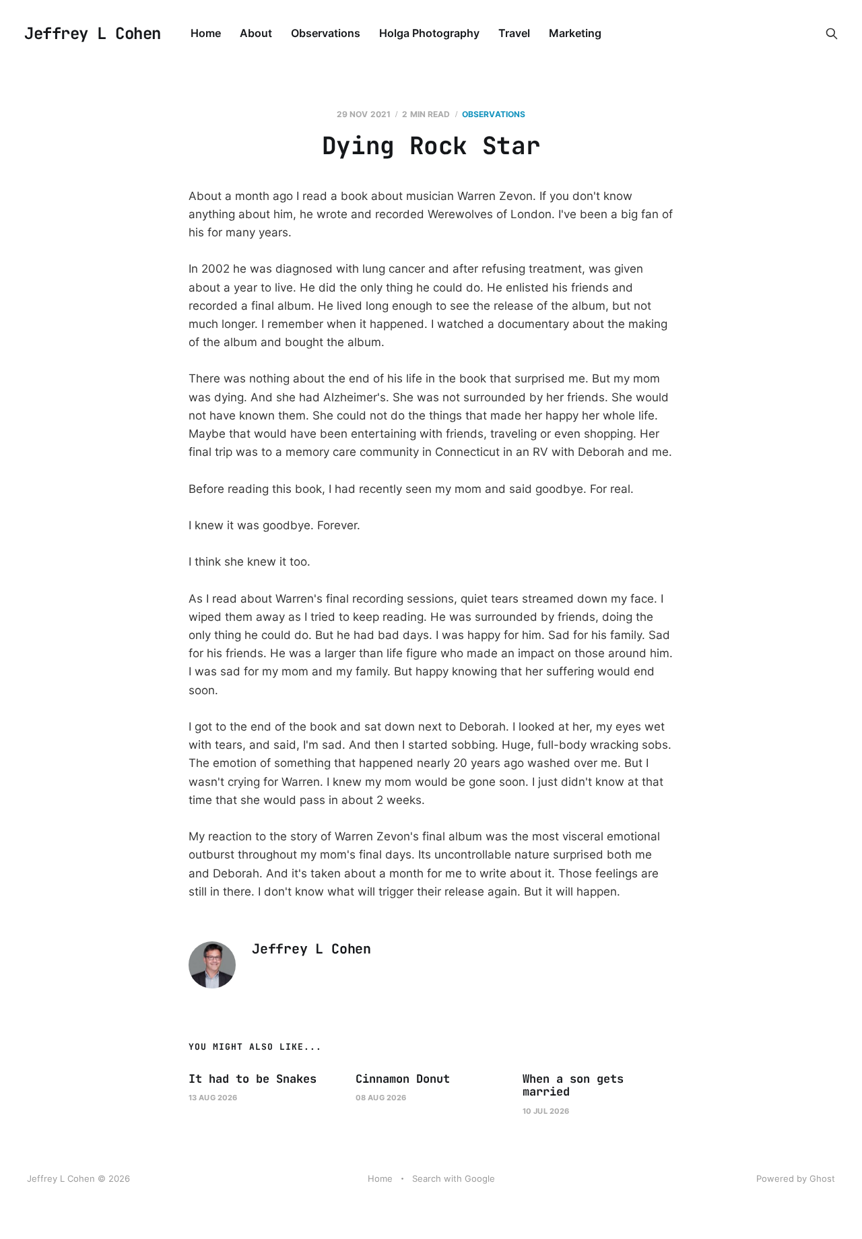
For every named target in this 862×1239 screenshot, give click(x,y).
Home (206, 33)
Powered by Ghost (795, 1178)
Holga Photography (429, 33)
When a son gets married (573, 1085)
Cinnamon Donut (403, 1078)
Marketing (575, 33)
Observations (325, 33)
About (256, 33)
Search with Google (453, 1178)
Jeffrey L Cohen (92, 34)
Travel (514, 33)
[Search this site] (832, 34)
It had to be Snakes (253, 1078)
